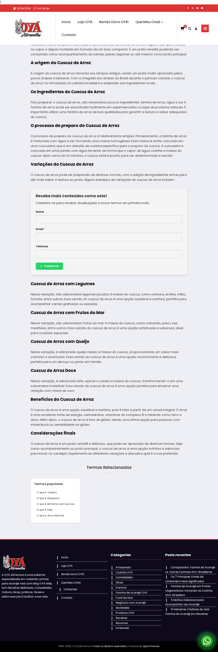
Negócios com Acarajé (131, 603)
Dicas (119, 582)
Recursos (122, 623)
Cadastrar (49, 266)
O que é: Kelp (44, 509)
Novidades (122, 608)
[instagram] (193, 8)
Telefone (42, 246)
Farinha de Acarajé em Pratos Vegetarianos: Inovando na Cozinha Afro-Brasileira (188, 590)
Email (40, 229)
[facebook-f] (188, 8)
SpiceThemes (151, 646)
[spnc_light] (196, 28)
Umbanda (70, 589)
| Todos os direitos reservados (109, 646)
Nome (40, 212)
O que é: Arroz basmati (50, 515)
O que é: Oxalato (47, 492)
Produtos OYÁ (125, 613)
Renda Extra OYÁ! (114, 22)
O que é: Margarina (48, 498)
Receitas (121, 618)
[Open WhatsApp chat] (207, 641)
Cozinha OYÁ (124, 572)
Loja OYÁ (84, 22)
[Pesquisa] (190, 28)
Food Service (124, 598)
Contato (69, 34)
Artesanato (123, 567)
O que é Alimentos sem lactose (55, 504)
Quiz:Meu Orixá (148, 22)
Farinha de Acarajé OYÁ (131, 593)
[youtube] (202, 8)
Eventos (121, 588)
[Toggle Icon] (205, 28)
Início (66, 22)
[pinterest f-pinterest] (197, 8)
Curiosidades (124, 577)
